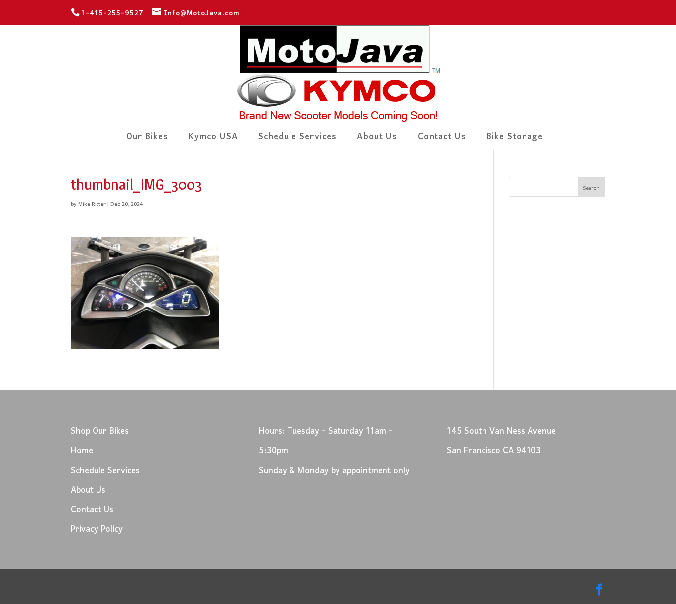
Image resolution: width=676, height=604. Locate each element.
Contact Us (442, 140)
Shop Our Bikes (100, 431)
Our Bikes (147, 140)
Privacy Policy (97, 529)
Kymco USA (213, 140)
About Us (377, 140)
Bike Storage (514, 140)
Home (82, 451)
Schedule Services (297, 140)
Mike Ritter (92, 204)
